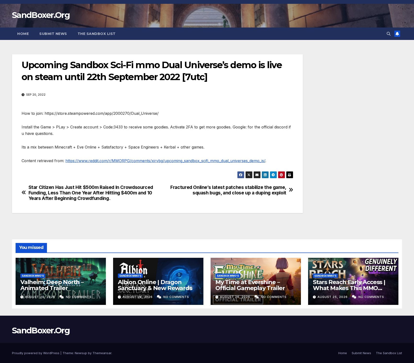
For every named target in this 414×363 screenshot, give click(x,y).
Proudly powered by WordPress (36, 353)
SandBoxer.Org (41, 15)
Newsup (81, 353)
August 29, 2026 (40, 297)
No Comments (79, 297)
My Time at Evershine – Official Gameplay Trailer (250, 285)
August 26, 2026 (235, 297)
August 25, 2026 (333, 297)
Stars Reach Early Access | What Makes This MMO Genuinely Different (349, 288)
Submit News (53, 34)
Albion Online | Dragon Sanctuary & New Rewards (155, 285)
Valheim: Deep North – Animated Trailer (52, 285)
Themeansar (101, 353)
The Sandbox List (97, 34)
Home (23, 34)
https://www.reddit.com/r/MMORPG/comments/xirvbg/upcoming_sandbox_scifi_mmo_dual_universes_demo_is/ (165, 160)
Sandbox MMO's (33, 275)
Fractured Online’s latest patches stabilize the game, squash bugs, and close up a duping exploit (228, 190)
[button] (389, 33)
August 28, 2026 (138, 297)
